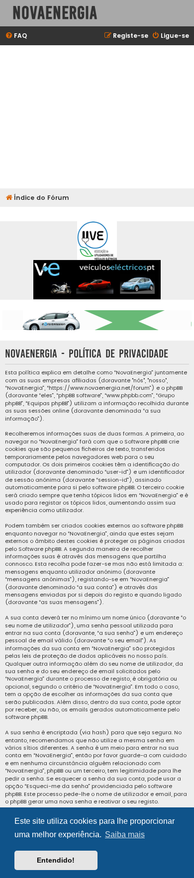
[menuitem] (16, 36)
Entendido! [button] (56, 860)
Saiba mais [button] (125, 834)
